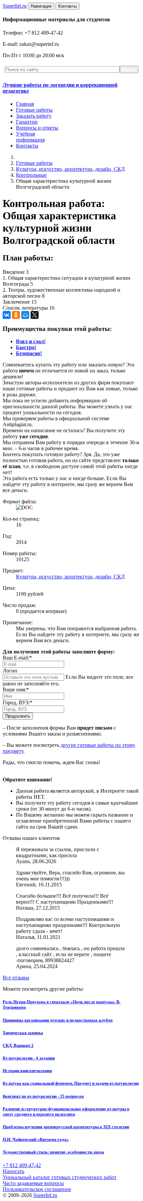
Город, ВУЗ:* (17, 702)
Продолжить (17, 716)
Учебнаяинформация (30, 137)
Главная (25, 104)
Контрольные (31, 175)
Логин (10, 670)
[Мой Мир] (25, 315)
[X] (35, 315)
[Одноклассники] (16, 315)
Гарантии (27, 122)
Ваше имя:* (16, 689)
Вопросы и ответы (37, 128)
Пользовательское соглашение (37, 1189)
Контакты (27, 146)
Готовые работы (34, 110)
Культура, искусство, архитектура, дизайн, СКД (70, 169)
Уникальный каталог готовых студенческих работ (59, 1177)
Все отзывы (16, 977)
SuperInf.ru (45, 1195)
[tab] (31, 341)
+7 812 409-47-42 (22, 1165)
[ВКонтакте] (7, 315)
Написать (13, 1171)
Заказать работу (34, 116)
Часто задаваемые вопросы (33, 1183)
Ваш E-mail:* (17, 657)
